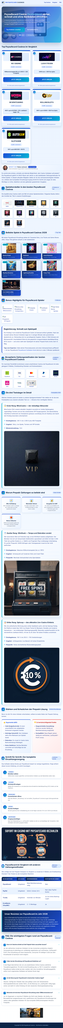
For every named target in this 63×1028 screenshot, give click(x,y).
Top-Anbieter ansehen (14, 29)
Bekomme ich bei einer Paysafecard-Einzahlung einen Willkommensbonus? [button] (30, 992)
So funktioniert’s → (33, 29)
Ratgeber (54, 2)
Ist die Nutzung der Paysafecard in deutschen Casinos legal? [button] (25, 978)
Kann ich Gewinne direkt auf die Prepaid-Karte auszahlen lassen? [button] (27, 944)
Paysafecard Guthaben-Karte (27, 350)
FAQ (60, 2)
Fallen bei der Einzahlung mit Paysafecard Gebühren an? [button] (24, 961)
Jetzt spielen (16, 79)
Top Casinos (47, 2)
